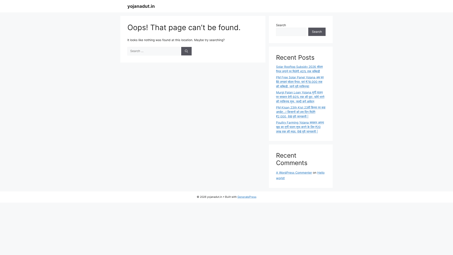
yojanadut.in (141, 6)
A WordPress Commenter (294, 172)
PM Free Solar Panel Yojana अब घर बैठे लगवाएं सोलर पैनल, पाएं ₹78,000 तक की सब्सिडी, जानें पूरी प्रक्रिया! (300, 82)
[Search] (186, 51)
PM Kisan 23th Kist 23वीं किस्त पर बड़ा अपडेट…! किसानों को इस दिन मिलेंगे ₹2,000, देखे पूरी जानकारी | (300, 112)
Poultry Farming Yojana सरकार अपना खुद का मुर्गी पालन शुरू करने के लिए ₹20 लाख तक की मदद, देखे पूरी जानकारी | (300, 127)
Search (281, 25)
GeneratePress (246, 197)
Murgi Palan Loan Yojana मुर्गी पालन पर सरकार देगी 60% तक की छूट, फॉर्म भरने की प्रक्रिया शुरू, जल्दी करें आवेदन (300, 97)
